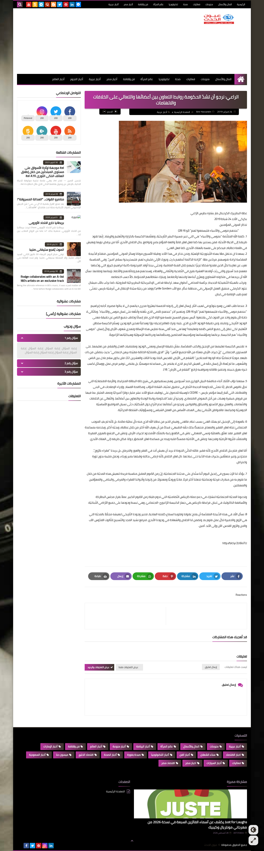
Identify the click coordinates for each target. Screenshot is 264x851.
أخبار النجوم (76, 79)
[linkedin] (72, 4)
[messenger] (78, 4)
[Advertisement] (87, 41)
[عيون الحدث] (219, 19)
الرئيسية (241, 4)
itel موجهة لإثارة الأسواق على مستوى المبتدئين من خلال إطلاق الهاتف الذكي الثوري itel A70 (42, 172)
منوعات (209, 4)
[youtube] (29, 4)
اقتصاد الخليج (86, 754)
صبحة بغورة (134, 754)
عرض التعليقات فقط (128, 667)
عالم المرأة (158, 4)
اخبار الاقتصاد (233, 754)
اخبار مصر (190, 763)
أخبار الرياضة (143, 746)
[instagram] (45, 845)
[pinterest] (66, 4)
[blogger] (53, 4)
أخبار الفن (185, 754)
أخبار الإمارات (50, 746)
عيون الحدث (210, 845)
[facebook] (26, 845)
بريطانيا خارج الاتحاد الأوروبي (46, 223)
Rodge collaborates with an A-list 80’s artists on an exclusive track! (42, 278)
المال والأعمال (225, 4)
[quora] (47, 4)
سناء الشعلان (207, 754)
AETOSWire (238, 833)
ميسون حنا (62, 754)
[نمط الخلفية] (253, 840)
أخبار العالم (58, 79)
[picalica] (20, 845)
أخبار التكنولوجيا (160, 754)
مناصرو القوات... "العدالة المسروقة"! (40, 199)
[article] (127, 616)
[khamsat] (35, 4)
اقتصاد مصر (168, 763)
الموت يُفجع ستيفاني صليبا (46, 249)
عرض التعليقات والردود (98, 667)
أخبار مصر (128, 4)
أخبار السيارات (214, 763)
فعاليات (196, 4)
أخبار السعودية (37, 754)
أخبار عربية (113, 4)
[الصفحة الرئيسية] (240, 79)
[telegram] (41, 4)
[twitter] (59, 4)
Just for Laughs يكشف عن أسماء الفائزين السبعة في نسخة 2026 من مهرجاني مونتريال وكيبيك (197, 824)
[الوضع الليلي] (253, 830)
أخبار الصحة (110, 754)
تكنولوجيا (173, 4)
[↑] (132, 841)
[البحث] (20, 4)
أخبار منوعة (119, 746)
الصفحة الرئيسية (182, 112)
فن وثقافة (143, 4)
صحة (185, 4)
